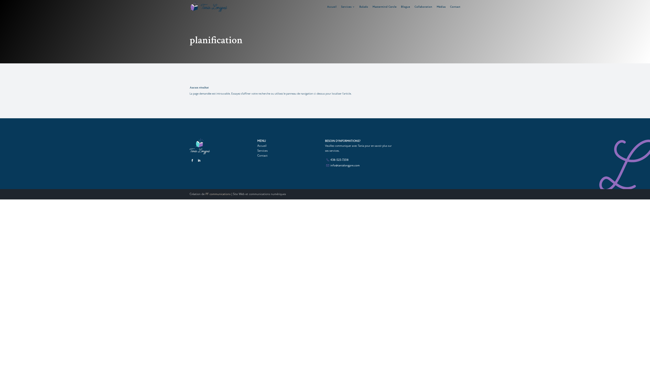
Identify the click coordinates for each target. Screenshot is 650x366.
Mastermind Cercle (385, 7)
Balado (363, 7)
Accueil (332, 7)
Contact (455, 7)
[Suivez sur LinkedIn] (199, 160)
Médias (441, 7)
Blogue (405, 7)
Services (346, 7)
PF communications (218, 194)
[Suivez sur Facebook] (192, 160)
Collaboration (423, 7)
